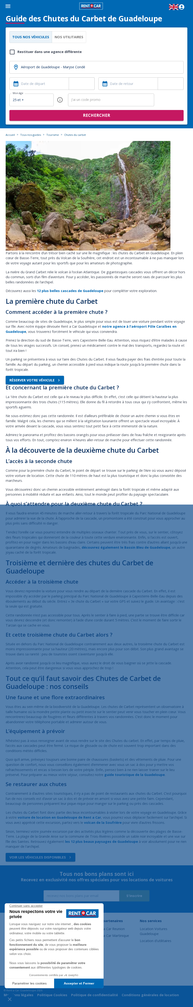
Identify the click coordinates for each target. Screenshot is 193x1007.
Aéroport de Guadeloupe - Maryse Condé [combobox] (53, 67)
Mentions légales (18, 995)
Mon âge (18, 93)
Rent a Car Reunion (110, 929)
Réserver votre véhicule (32, 380)
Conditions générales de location (150, 995)
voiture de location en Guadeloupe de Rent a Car (59, 817)
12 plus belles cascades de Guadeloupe (70, 291)
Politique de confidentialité (94, 995)
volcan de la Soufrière (103, 822)
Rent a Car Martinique (112, 935)
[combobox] (82, 83)
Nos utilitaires (69, 37)
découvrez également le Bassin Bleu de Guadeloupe (126, 547)
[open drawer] (8, 7)
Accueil (10, 135)
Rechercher (96, 115)
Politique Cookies (52, 995)
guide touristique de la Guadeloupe (134, 774)
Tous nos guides (30, 135)
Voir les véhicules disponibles (37, 857)
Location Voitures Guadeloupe (153, 931)
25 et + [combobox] (18, 100)
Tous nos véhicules (30, 37)
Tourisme (52, 135)
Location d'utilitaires (155, 941)
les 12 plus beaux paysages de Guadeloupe (101, 841)
